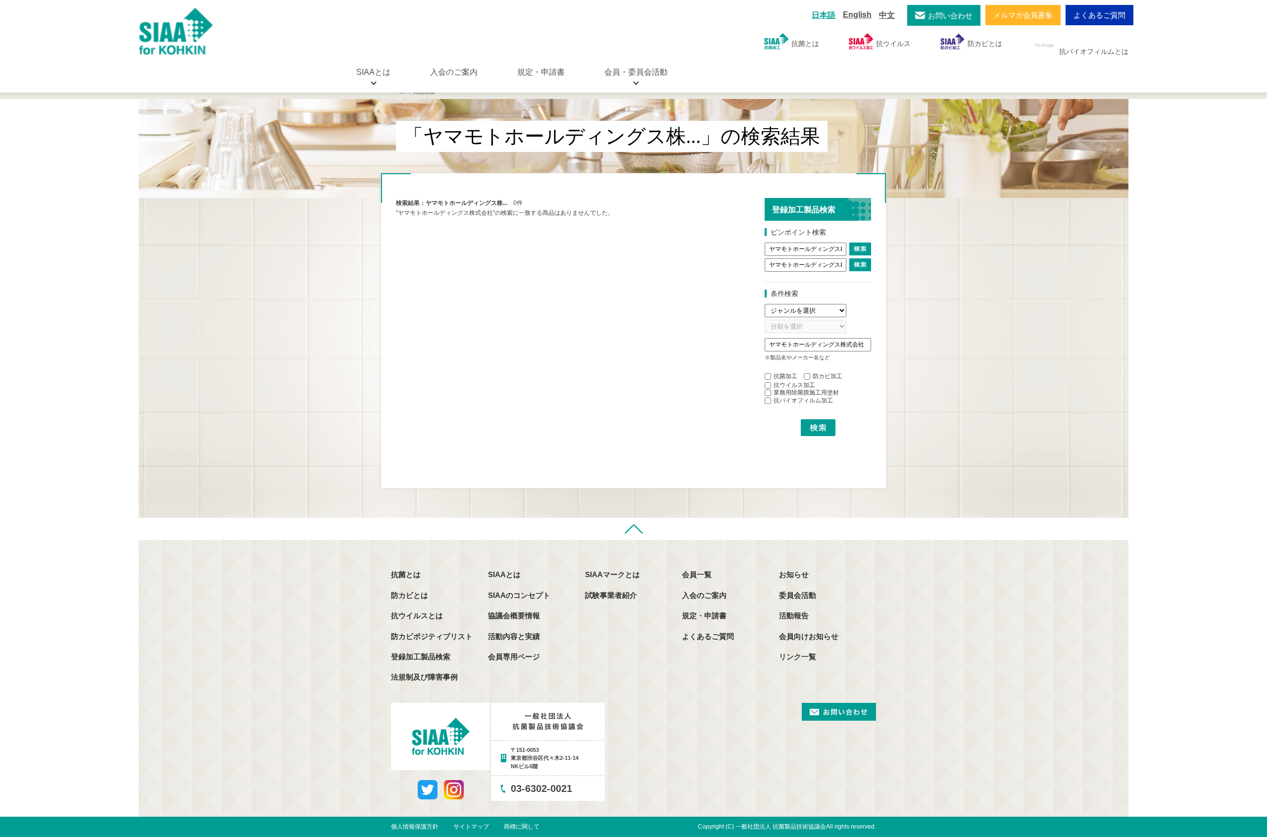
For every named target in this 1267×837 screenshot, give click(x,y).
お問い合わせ (950, 15)
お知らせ (794, 574)
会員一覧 (697, 574)
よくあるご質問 (1099, 15)
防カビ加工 (827, 376)
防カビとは (985, 44)
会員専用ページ (514, 656)
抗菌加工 (785, 376)
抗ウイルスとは (417, 615)
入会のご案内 (454, 72)
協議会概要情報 (514, 615)
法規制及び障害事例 (424, 677)
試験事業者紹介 (611, 595)
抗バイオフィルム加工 (803, 400)
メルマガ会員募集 (1023, 15)
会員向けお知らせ (808, 636)
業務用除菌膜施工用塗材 (806, 392)
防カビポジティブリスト (432, 636)
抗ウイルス (893, 44)
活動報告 (794, 615)
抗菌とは (805, 44)
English (857, 14)
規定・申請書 (541, 72)
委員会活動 (797, 595)
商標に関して (521, 826)
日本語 (823, 15)
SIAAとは (504, 574)
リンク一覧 (797, 656)
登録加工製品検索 (420, 656)
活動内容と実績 (514, 636)
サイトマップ (471, 826)
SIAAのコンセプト (519, 595)
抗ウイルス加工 (794, 385)
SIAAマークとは (612, 574)
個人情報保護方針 (415, 826)
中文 (887, 15)
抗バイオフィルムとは (1093, 51)
